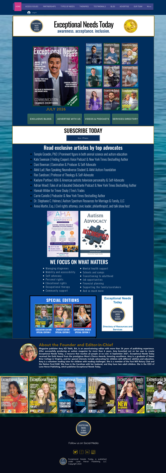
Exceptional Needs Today (80, 459)
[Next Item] (162, 394)
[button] (67, 6)
